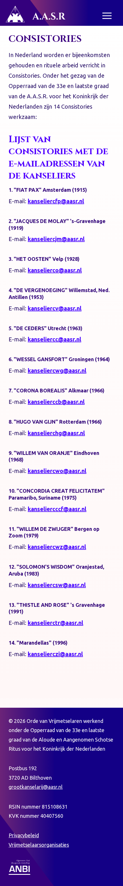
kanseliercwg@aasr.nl (57, 370)
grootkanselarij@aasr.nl (36, 787)
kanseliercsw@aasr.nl (57, 585)
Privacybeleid (24, 835)
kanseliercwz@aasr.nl (57, 546)
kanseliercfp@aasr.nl (56, 201)
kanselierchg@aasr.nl (56, 433)
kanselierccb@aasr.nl (56, 401)
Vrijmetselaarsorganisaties (39, 845)
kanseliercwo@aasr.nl (57, 471)
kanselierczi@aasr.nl (55, 654)
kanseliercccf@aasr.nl (57, 509)
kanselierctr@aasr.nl (55, 622)
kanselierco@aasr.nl (55, 270)
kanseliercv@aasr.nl (55, 308)
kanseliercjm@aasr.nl (56, 239)
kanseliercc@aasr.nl (54, 339)
